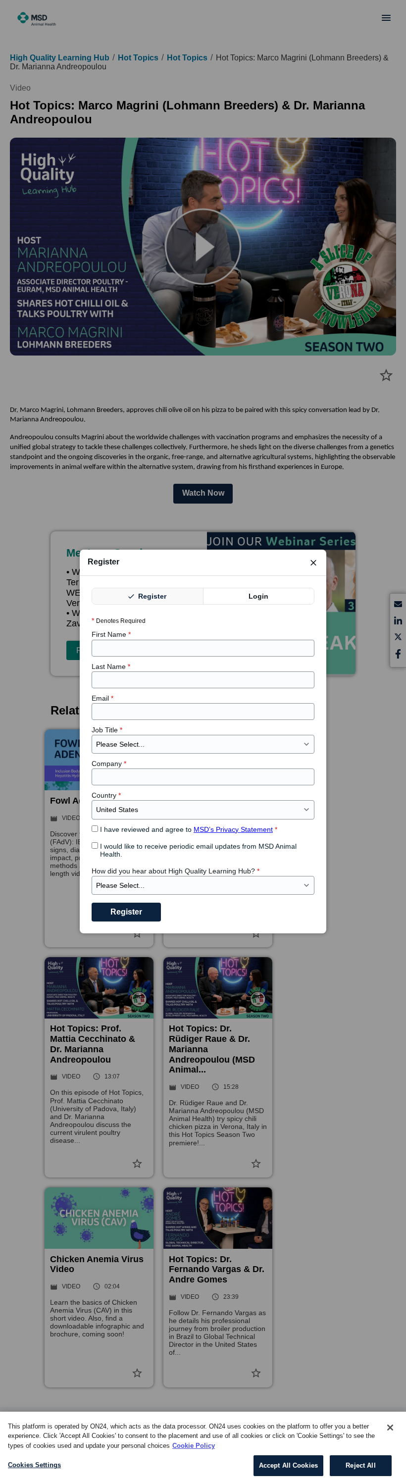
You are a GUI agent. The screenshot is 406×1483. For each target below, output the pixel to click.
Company (109, 763)
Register (151, 596)
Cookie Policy (193, 1445)
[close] (313, 562)
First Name (111, 634)
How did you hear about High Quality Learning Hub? (175, 871)
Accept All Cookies (288, 1465)
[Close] (390, 1427)
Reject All (360, 1465)
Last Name (111, 666)
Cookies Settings (34, 1465)
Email (102, 698)
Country (106, 795)
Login (258, 596)
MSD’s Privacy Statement (233, 829)
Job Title (107, 730)
